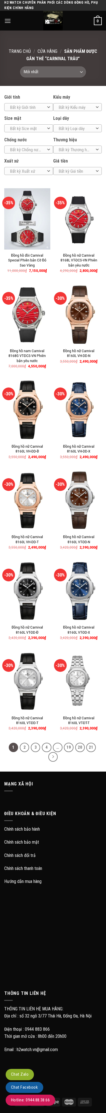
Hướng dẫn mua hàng (23, 881)
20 (80, 747)
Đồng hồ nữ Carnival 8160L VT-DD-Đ (27, 630)
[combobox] (28, 107)
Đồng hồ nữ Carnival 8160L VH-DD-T (27, 539)
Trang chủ (20, 51)
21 (91, 747)
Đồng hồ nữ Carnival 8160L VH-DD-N (78, 353)
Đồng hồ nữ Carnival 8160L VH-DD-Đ (27, 449)
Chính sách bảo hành (22, 829)
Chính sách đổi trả (20, 855)
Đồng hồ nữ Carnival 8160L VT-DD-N (78, 539)
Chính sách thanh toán (23, 868)
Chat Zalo (20, 1074)
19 (68, 747)
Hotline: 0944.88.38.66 (30, 1100)
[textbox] (27, 107)
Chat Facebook (24, 1087)
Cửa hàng (47, 51)
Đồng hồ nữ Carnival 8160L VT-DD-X (78, 630)
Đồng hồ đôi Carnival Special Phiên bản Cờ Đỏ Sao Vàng (27, 260)
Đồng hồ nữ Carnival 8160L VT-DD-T (27, 720)
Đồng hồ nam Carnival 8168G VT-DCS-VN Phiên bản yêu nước (27, 355)
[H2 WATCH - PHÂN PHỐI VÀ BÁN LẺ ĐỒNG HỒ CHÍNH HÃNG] (53, 21)
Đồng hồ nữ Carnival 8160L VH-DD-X (78, 449)
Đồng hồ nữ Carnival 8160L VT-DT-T (78, 720)
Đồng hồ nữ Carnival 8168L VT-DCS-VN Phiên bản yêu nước (78, 260)
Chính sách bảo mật (21, 842)
